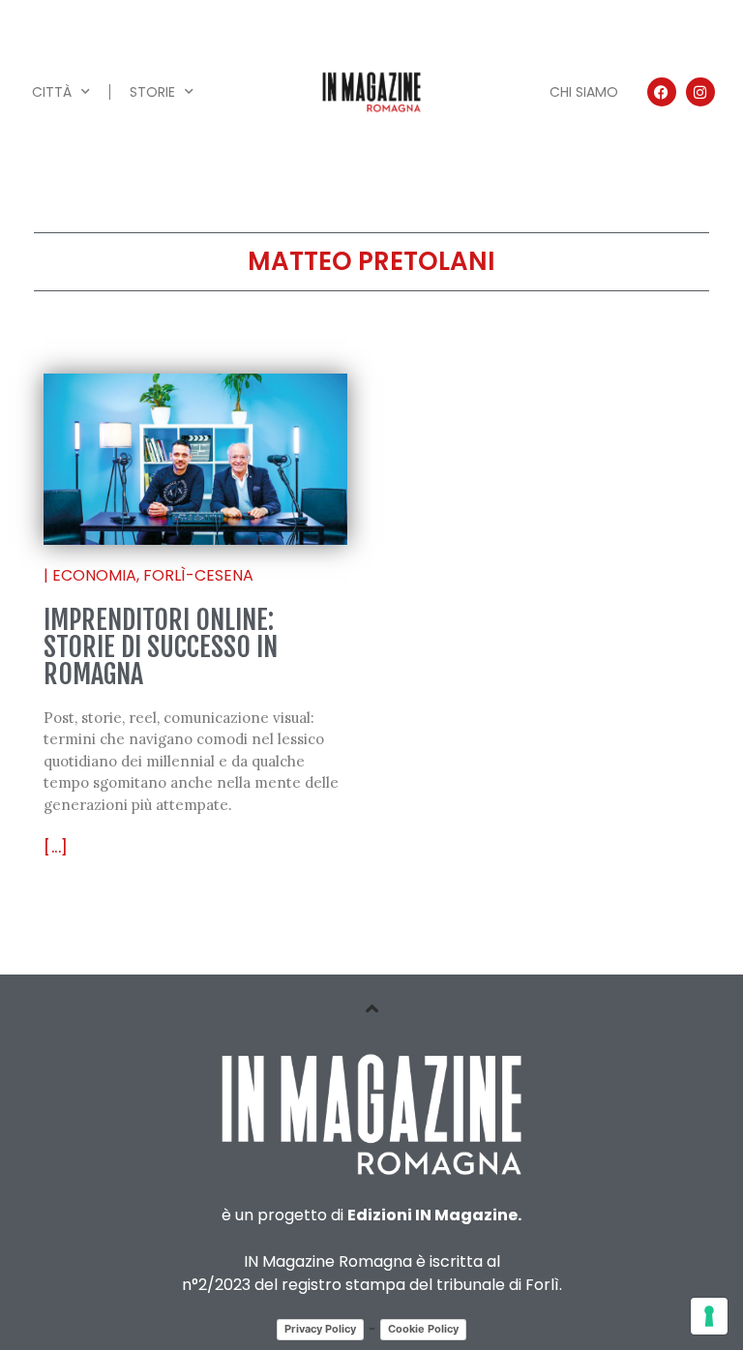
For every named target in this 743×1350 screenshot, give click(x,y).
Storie (152, 92)
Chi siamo (584, 92)
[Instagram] (700, 91)
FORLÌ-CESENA (198, 575)
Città (52, 92)
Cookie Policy (423, 1328)
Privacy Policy (320, 1328)
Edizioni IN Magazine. (434, 1215)
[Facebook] (661, 91)
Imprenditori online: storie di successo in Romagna (161, 647)
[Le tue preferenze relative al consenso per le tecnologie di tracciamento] (709, 1316)
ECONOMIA (94, 575)
